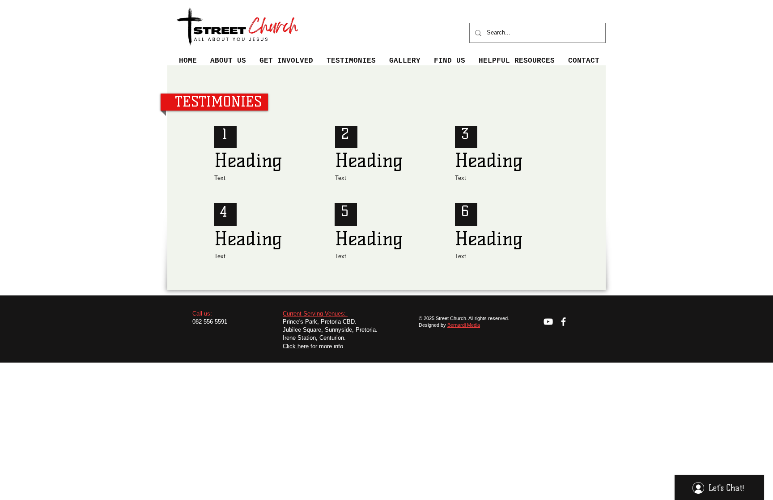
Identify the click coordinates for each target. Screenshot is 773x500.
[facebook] (563, 321)
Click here (296, 346)
